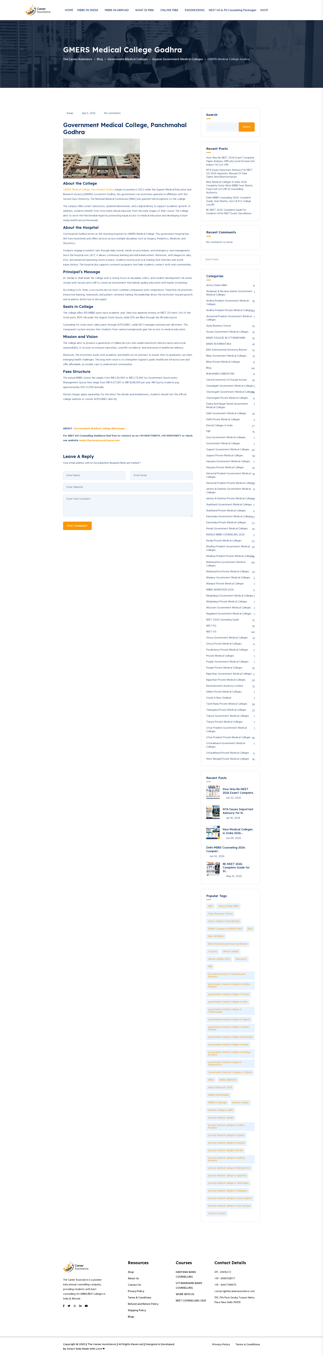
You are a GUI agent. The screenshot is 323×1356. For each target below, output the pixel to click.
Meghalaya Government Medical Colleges (229, 596)
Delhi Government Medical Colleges (226, 413)
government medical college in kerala (228, 1045)
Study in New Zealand (218, 698)
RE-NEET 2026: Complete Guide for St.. (236, 867)
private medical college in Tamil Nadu (228, 1183)
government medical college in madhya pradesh (229, 1053)
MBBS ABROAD (227, 1080)
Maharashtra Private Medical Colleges (227, 571)
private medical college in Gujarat (226, 1135)
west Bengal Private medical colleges (227, 759)
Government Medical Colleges (223, 443)
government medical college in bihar (227, 1002)
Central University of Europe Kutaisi (226, 380)
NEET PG (211, 626)
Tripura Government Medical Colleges (227, 716)
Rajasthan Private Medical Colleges (226, 680)
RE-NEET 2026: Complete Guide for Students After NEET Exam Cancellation (229, 211)
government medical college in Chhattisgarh (224, 1010)
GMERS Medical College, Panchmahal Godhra (88, 190)
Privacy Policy (136, 1291)
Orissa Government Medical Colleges (227, 638)
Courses (212, 952)
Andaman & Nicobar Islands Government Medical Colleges (229, 293)
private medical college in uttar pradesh (230, 1198)
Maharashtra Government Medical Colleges (225, 564)
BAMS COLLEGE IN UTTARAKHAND (225, 338)
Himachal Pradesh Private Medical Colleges (230, 483)
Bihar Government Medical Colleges (226, 356)
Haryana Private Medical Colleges (225, 467)
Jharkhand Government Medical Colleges (229, 505)
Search (211, 115)
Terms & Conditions (139, 1298)
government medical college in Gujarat (229, 1020)
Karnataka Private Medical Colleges (226, 522)
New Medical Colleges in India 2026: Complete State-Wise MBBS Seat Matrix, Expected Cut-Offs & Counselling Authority (229, 187)
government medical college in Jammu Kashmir (228, 1028)
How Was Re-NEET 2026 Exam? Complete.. (238, 790)
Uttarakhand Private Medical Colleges (227, 753)
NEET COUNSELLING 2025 (191, 1301)
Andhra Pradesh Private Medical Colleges (229, 310)
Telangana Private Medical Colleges (226, 710)
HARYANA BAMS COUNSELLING (186, 1274)
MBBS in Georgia (217, 1103)
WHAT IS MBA (144, 10)
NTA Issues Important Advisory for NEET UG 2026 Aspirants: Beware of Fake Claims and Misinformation (229, 173)
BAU (250, 929)
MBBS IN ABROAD (117, 10)
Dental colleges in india (219, 425)
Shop (131, 1272)
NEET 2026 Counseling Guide (222, 620)
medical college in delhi (220, 1110)
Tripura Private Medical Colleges (224, 722)
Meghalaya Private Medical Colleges (226, 602)
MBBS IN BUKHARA (218, 1095)
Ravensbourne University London (224, 686)
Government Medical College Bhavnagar (99, 428)
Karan (70, 113)
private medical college (220, 1118)
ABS (210, 906)
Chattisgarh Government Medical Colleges (230, 392)
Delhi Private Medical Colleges (223, 419)
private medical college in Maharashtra (229, 1168)
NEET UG (211, 632)
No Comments (112, 113)
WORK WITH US (185, 1294)
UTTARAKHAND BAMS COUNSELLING (189, 1285)
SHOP (264, 10)
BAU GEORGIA (216, 936)
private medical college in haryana (226, 1143)
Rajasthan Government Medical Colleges (229, 674)
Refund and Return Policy (143, 1304)
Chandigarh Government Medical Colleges (230, 386)
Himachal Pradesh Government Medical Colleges (228, 475)
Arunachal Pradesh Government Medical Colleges (229, 318)
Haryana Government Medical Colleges (228, 461)
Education (241, 959)
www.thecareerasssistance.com (99, 440)
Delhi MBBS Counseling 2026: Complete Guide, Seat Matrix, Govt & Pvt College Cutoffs (228, 201)
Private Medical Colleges (220, 656)
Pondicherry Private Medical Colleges (227, 650)
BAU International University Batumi (226, 350)
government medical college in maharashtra (224, 1063)
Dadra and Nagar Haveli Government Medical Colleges (227, 405)
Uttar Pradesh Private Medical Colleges (228, 737)
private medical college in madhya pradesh (226, 1159)
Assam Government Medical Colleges (227, 332)
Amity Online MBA (216, 285)
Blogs (131, 1317)
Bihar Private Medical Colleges (223, 362)
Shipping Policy (137, 1310)
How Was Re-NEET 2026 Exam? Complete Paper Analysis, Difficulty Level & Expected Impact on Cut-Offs (230, 161)
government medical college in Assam (228, 994)
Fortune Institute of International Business (226, 975)
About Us (133, 1278)
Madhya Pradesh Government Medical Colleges (228, 548)
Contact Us (134, 1285)
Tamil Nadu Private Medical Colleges (226, 704)
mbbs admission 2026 (220, 1088)
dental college (230, 952)
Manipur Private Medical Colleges (225, 584)
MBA (211, 1080)
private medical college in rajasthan (227, 1176)
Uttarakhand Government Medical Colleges (225, 745)
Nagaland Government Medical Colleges (229, 614)
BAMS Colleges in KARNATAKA (225, 929)
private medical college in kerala (225, 1150)
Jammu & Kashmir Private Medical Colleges (230, 498)
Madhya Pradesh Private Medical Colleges (230, 556)
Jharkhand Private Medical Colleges (226, 511)
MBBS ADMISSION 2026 (220, 590)
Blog (208, 368)
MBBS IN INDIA (87, 10)
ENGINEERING (195, 10)
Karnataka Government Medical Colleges (229, 516)
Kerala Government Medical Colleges (227, 529)
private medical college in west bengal (229, 1206)
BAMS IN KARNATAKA (218, 344)
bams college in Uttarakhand (223, 921)
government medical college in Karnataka (230, 1037)
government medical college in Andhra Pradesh (229, 985)
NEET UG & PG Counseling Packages (232, 10)
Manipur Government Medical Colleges (228, 578)
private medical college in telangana (227, 1191)
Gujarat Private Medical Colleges (224, 455)
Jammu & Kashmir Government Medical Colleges (228, 490)
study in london (217, 1213)
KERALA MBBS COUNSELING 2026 (225, 535)
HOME (69, 10)
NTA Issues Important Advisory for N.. (238, 811)
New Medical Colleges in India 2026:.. (238, 831)
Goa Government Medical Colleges (226, 437)
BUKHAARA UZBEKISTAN (220, 374)
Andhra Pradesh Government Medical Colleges (227, 302)
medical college (240, 1103)
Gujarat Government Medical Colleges (227, 449)
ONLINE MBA (169, 10)
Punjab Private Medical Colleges (224, 668)
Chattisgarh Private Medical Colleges (227, 398)
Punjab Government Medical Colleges (227, 662)
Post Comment (77, 526)
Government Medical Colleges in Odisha (230, 1072)
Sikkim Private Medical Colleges (224, 692)
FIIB (208, 431)
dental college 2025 (219, 959)
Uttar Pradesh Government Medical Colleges (226, 729)
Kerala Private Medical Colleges (224, 541)
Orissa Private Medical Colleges (224, 644)
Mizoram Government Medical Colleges (228, 608)
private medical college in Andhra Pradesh (226, 1126)
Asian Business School (218, 326)
